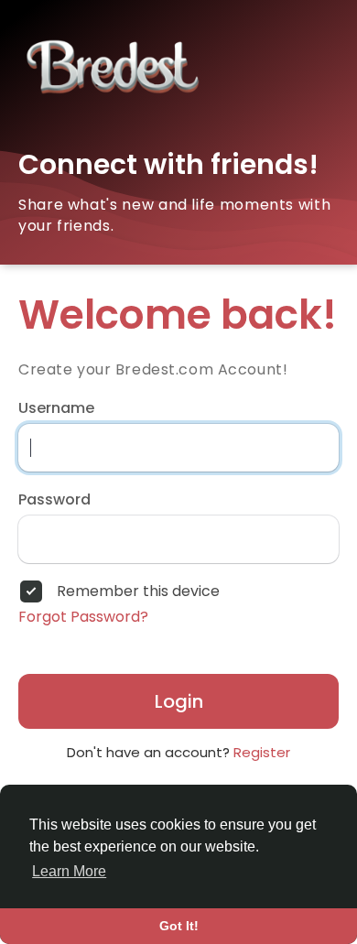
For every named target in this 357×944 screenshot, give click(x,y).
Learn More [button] (69, 871)
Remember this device (138, 591)
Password (54, 500)
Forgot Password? (83, 617)
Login (179, 701)
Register (261, 752)
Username (56, 408)
